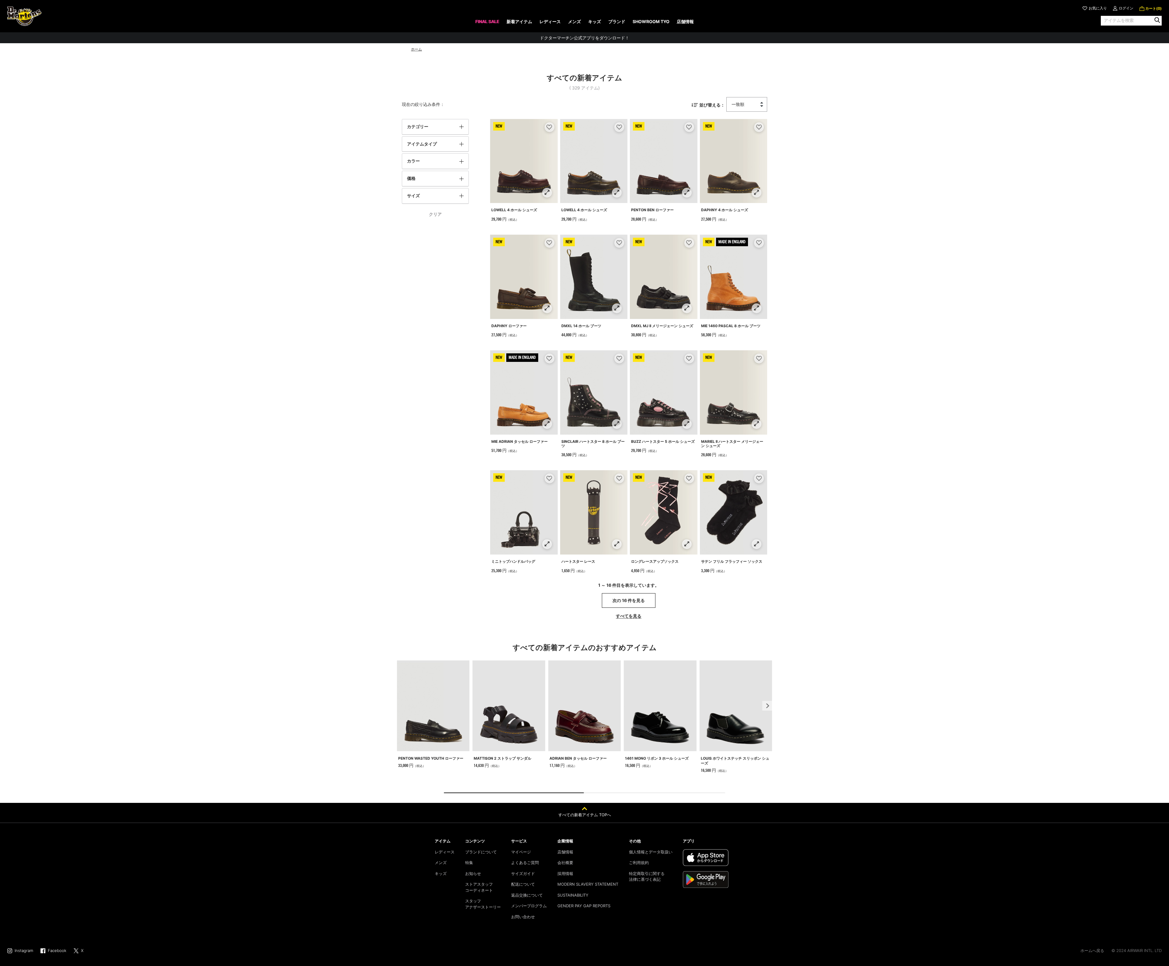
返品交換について (527, 895)
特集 (469, 862)
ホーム (416, 49)
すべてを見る (628, 615)
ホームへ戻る (1092, 950)
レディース (445, 851)
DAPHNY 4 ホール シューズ (724, 210)
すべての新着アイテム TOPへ (584, 814)
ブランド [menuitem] (616, 21)
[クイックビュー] (547, 192)
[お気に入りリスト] (549, 127)
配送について (523, 884)
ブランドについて (481, 851)
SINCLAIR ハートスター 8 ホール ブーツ (593, 443)
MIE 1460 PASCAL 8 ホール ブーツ (730, 326)
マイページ (521, 851)
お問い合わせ (523, 916)
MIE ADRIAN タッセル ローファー (519, 441)
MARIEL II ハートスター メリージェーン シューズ (732, 443)
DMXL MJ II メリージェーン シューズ (662, 326)
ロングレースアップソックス (655, 561)
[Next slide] (767, 706)
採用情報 (565, 873)
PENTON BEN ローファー (652, 210)
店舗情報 (565, 851)
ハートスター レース (578, 561)
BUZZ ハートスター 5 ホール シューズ (663, 441)
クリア (435, 214)
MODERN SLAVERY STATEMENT (587, 884)
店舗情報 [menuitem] (685, 21)
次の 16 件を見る (629, 600)
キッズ (441, 873)
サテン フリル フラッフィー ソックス (731, 561)
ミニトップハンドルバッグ (513, 561)
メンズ (441, 862)
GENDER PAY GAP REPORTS (583, 905)
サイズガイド (523, 873)
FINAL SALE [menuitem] (487, 21)
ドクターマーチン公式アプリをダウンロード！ (584, 37)
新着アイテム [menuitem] (519, 21)
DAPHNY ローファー (509, 326)
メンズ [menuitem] (574, 21)
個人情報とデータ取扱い (650, 851)
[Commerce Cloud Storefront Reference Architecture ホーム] (24, 16)
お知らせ (473, 873)
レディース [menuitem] (550, 21)
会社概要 (565, 862)
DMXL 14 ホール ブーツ (581, 326)
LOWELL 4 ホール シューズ (514, 210)
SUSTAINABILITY (572, 895)
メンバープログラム (529, 905)
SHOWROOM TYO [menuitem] (651, 21)
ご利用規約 (639, 862)
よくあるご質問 (525, 862)
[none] (487, 23)
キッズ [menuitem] (594, 21)
